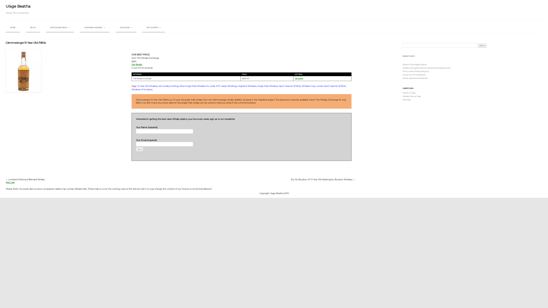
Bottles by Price (60, 27)
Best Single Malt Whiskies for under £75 (200, 86)
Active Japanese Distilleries (415, 78)
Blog (33, 27)
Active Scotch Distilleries (414, 75)
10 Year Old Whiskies (147, 86)
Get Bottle (137, 64)
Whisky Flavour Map (412, 96)
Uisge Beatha (18, 6)
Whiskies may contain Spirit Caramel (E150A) (324, 86)
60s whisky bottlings (169, 86)
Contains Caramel (94, 27)
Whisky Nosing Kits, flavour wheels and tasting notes (426, 68)
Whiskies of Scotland (142, 89)
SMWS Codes (409, 93)
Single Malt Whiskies (267, 86)
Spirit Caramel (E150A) (290, 86)
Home (13, 27)
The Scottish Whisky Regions (416, 71)
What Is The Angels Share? (415, 64)
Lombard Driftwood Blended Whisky (25, 179)
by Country (154, 27)
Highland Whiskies (247, 86)
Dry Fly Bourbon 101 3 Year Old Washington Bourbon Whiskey (323, 179)
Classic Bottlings (229, 86)
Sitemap (407, 100)
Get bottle (299, 78)
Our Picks (126, 27)
